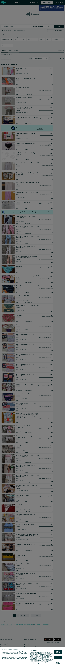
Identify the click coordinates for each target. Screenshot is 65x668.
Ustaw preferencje (57, 663)
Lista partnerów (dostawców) (36, 666)
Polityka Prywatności (21, 658)
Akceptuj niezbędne (57, 657)
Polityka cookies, (13, 658)
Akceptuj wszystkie (58, 652)
